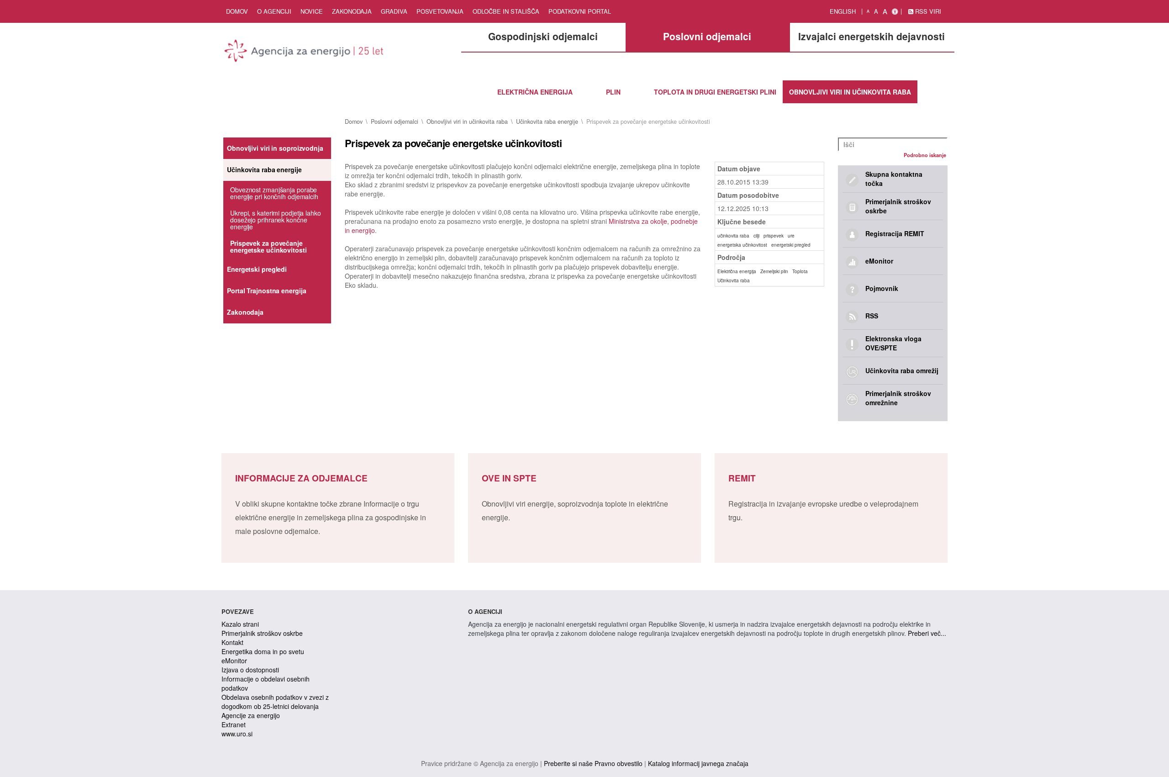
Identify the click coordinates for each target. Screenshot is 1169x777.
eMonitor (234, 660)
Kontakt (232, 642)
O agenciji (274, 11)
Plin (613, 91)
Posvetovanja (439, 11)
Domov (237, 11)
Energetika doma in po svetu (262, 651)
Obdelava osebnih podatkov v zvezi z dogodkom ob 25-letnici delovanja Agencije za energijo (275, 706)
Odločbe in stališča (506, 11)
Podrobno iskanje (925, 155)
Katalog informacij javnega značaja (698, 763)
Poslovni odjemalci (394, 121)
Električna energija (535, 91)
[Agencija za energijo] (305, 52)
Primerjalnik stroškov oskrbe (262, 633)
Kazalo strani (240, 624)
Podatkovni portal (579, 11)
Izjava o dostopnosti (250, 669)
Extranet (233, 724)
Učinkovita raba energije (547, 121)
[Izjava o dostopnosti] (895, 11)
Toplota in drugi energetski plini (715, 91)
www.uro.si (237, 733)
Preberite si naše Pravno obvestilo (593, 763)
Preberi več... (927, 633)
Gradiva (394, 11)
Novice (311, 11)
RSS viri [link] (927, 11)
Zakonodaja (352, 11)
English (843, 11)
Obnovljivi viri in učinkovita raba (850, 91)
